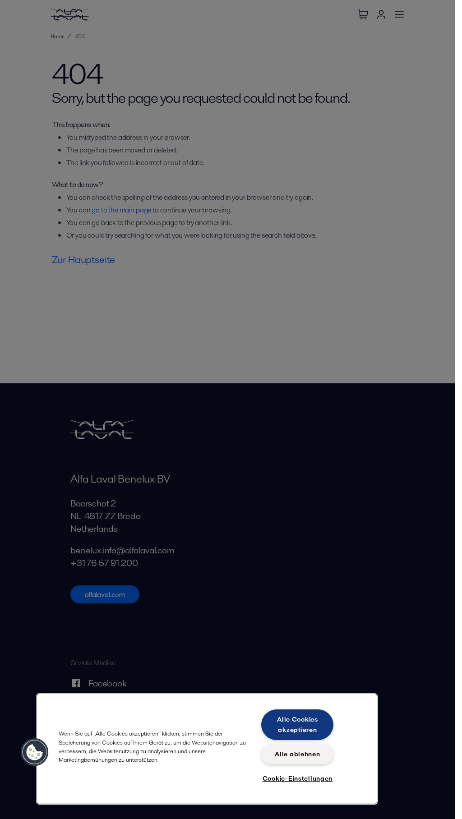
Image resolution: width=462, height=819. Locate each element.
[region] (207, 749)
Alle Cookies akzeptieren (297, 724)
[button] (34, 752)
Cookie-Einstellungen (298, 778)
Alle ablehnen (297, 754)
